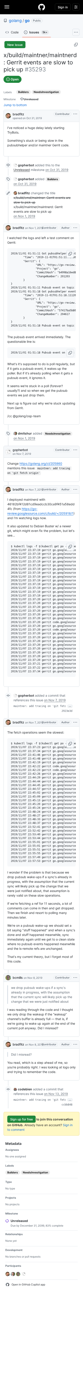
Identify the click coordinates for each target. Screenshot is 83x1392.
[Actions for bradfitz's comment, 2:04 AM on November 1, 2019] (75, 228)
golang (15, 20)
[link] (24, 165)
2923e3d (67, 710)
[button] (70, 254)
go (27, 20)
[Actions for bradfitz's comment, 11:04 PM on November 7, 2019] (75, 722)
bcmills (18, 977)
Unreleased (22, 170)
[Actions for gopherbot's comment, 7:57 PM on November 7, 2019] (75, 450)
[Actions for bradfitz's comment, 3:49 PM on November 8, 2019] (75, 1044)
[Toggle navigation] (7, 7)
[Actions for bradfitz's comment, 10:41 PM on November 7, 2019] (75, 489)
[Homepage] (41, 7)
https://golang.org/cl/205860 (40, 463)
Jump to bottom (15, 105)
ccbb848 (67, 1104)
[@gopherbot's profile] (8, 451)
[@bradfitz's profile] (8, 115)
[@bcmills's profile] (8, 977)
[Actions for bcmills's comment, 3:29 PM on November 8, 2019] (75, 978)
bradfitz (18, 114)
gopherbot (20, 450)
